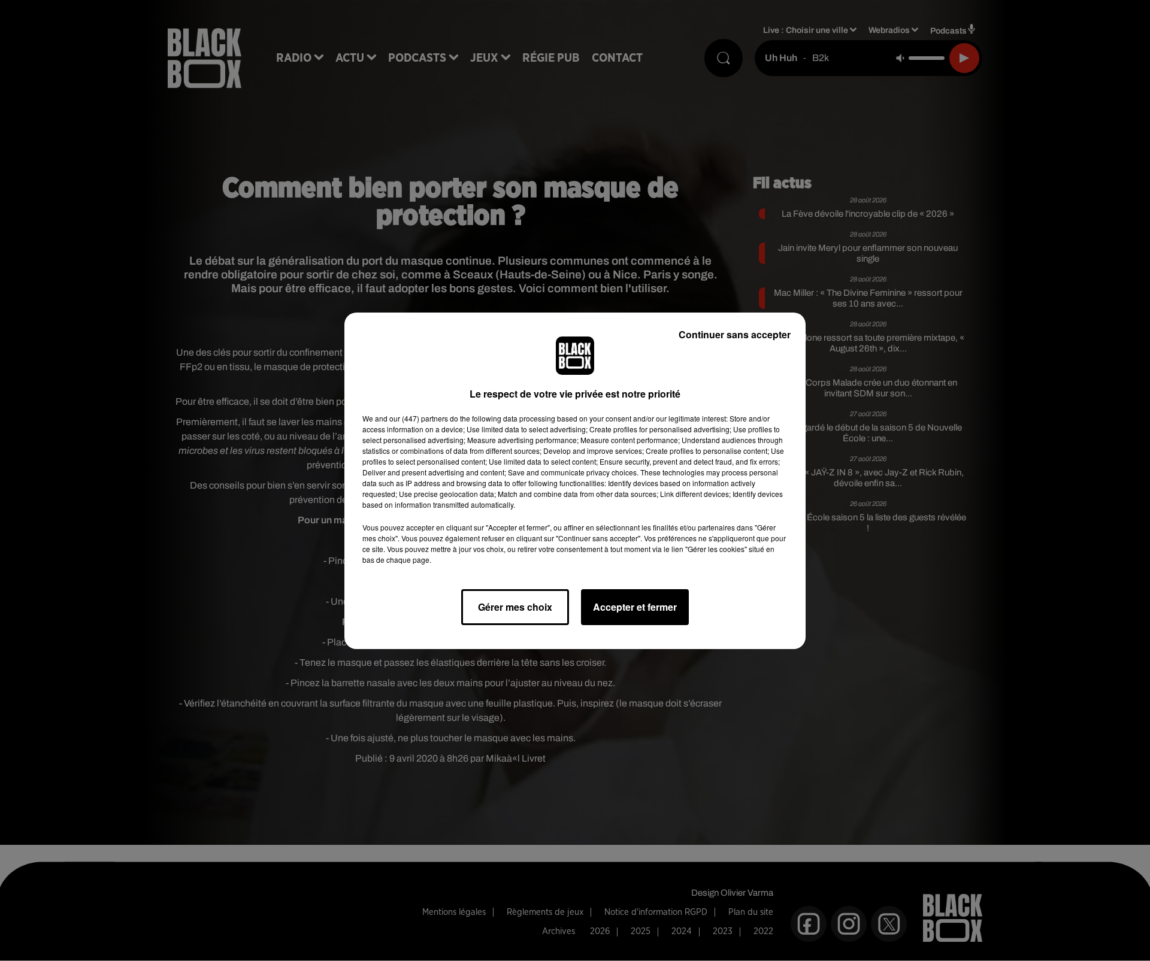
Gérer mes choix (515, 607)
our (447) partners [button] (418, 418)
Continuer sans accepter (735, 334)
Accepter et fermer (635, 607)
